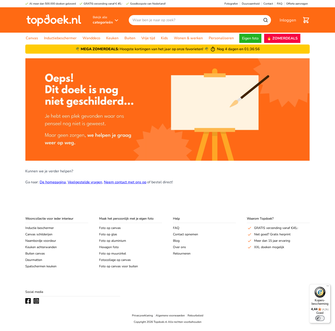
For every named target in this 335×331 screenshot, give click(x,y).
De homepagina (53, 182)
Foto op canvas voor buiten (118, 266)
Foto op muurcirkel (112, 253)
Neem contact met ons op (125, 182)
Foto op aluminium (112, 241)
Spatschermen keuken (41, 266)
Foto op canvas (110, 228)
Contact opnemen (185, 234)
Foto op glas (108, 234)
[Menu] (327, 287)
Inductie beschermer (39, 228)
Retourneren (182, 253)
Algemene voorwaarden (170, 315)
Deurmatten (33, 260)
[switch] (320, 318)
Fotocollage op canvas (115, 260)
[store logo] (53, 20)
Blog (176, 241)
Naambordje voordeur (40, 241)
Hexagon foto (109, 247)
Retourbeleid (195, 315)
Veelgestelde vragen (85, 182)
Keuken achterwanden (41, 247)
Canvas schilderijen (38, 234)
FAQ (176, 228)
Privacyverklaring (142, 315)
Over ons (179, 247)
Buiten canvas (35, 253)
